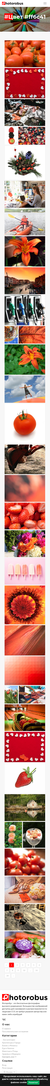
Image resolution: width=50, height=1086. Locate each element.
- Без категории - (9, 1040)
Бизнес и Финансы (9, 1046)
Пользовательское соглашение (15, 1032)
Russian (9, 1072)
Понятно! (33, 1082)
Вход (4, 1065)
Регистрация (7, 1068)
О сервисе (6, 1029)
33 (36, 970)
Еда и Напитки (8, 1048)
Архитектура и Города (11, 1043)
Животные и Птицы (10, 1051)
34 (7, 976)
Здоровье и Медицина (11, 1054)
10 (24, 970)
